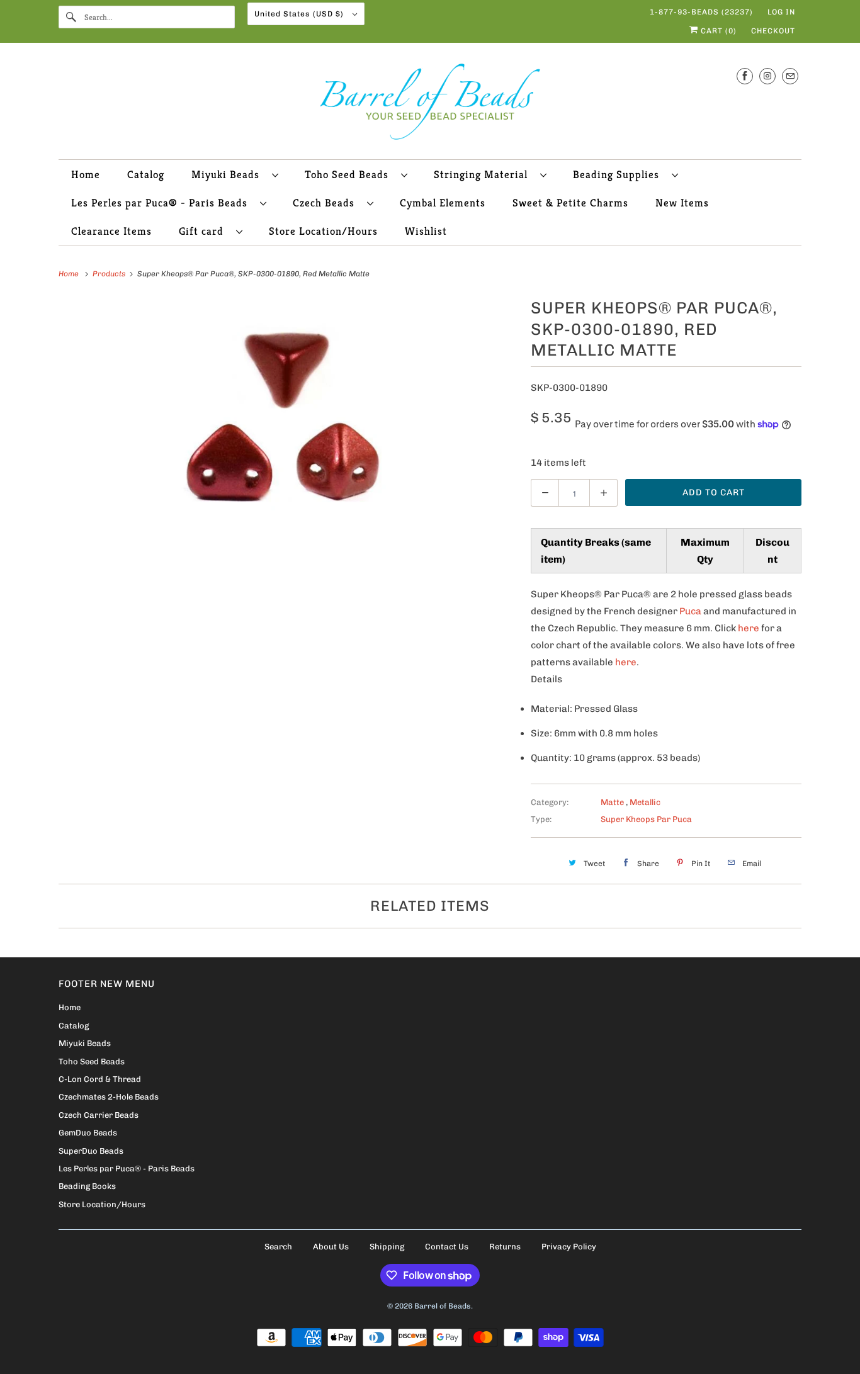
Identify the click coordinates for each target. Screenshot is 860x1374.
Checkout (773, 30)
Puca (690, 611)
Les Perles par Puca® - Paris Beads (162, 203)
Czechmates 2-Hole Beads (109, 1096)
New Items (682, 203)
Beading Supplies (619, 174)
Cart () (717, 30)
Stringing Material (484, 174)
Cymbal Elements (442, 203)
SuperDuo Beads (91, 1151)
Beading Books (87, 1186)
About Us (331, 1246)
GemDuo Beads (88, 1132)
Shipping (387, 1246)
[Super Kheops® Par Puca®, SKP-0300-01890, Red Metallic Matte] (288, 417)
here (748, 628)
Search (278, 1246)
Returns (505, 1246)
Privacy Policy (568, 1246)
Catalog (145, 174)
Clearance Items (111, 231)
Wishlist (426, 231)
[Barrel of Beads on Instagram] (767, 76)
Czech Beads (327, 203)
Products (110, 273)
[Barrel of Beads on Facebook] (745, 76)
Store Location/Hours (323, 231)
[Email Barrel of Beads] (790, 76)
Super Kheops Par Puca (646, 819)
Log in (781, 12)
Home (85, 174)
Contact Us (446, 1246)
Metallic (645, 802)
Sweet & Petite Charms (570, 203)
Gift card (204, 231)
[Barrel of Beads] (430, 104)
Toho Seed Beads (350, 174)
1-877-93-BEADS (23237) (701, 12)
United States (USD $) (300, 13)
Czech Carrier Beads (99, 1115)
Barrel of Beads (442, 1306)
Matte (613, 802)
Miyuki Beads (228, 174)
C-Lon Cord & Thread (100, 1079)
